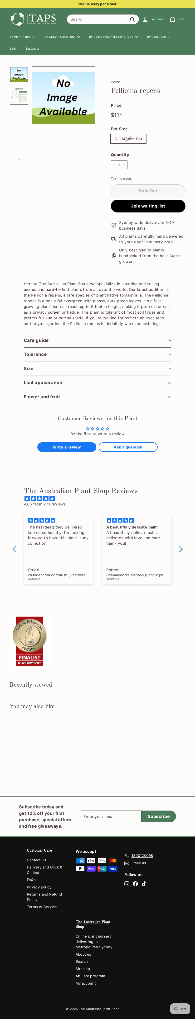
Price (116, 105)
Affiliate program (90, 976)
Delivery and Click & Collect (45, 870)
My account (86, 983)
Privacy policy (39, 887)
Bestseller (32, 48)
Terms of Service (42, 907)
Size (29, 368)
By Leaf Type (157, 36)
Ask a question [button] (128, 447)
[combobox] (103, 19)
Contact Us (36, 860)
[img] (100, 498)
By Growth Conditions (60, 36)
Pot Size (119, 129)
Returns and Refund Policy (44, 897)
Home (115, 82)
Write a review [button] (67, 447)
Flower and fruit (42, 397)
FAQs (31, 879)
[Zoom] (63, 98)
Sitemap (83, 969)
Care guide (36, 340)
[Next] (19, 157)
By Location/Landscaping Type (111, 36)
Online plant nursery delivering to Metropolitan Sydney (94, 941)
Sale (13, 48)
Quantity (120, 154)
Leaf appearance (43, 382)
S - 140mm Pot (128, 139)
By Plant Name (20, 36)
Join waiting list (148, 205)
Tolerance (35, 354)
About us (83, 954)
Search (82, 961)
